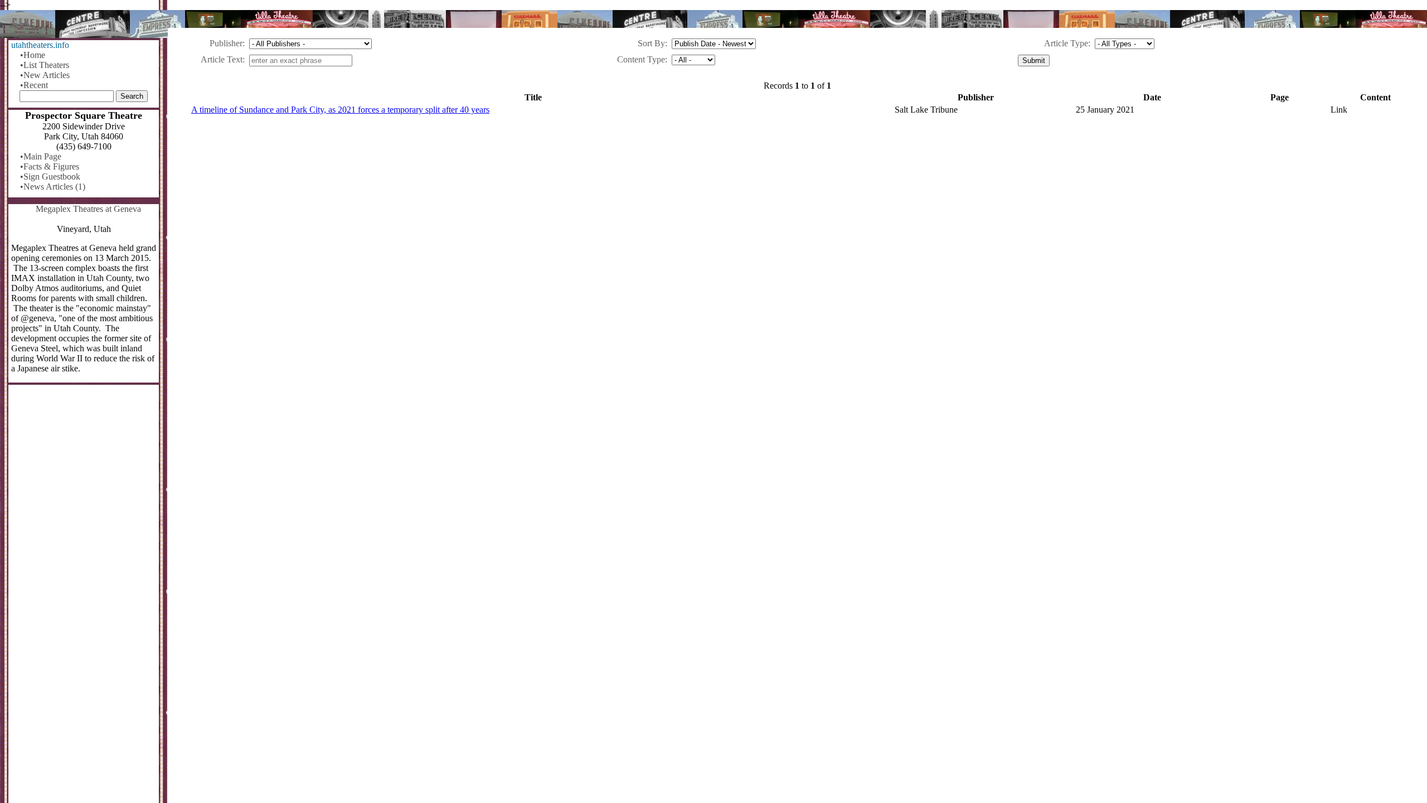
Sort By (651, 43)
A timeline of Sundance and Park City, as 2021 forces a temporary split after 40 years (340, 109)
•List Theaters (44, 65)
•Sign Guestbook (50, 176)
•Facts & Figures (49, 166)
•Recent (34, 85)
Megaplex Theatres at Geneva (88, 209)
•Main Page (40, 156)
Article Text (221, 59)
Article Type (1066, 43)
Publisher (226, 43)
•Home (32, 55)
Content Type (641, 59)
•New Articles (45, 75)
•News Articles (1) (52, 186)
